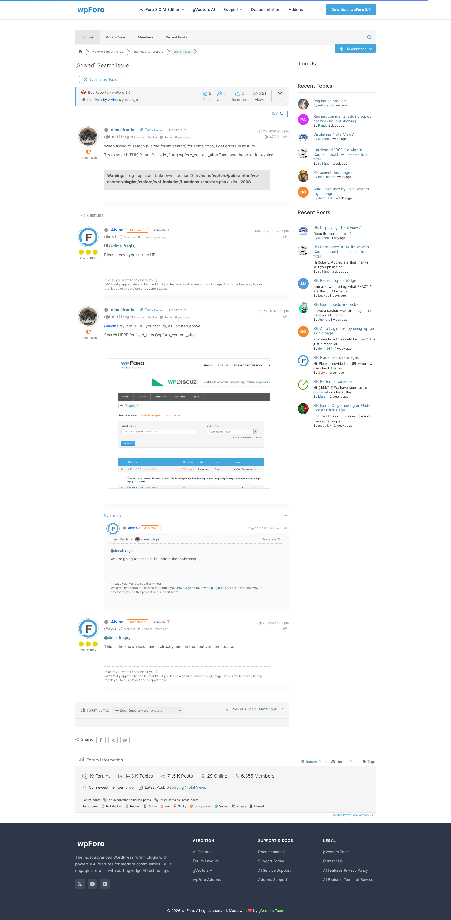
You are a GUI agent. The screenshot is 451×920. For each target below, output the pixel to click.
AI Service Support (274, 870)
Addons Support (272, 879)
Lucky (322, 295)
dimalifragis (122, 129)
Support (231, 9)
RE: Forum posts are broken (336, 304)
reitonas (324, 105)
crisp (130, 787)
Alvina (113, 100)
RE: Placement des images (336, 357)
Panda (323, 125)
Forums (87, 37)
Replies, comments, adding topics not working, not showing (342, 118)
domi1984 (325, 198)
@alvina (111, 326)
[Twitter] (80, 884)
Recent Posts (176, 37)
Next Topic (269, 709)
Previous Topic (243, 709)
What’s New (115, 37)
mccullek (324, 425)
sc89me (324, 163)
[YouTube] (92, 884)
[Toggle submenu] (183, 9)
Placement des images (332, 172)
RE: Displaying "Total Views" (337, 227)
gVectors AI (204, 9)
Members (145, 37)
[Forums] (80, 51)
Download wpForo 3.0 (351, 9)
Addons (296, 9)
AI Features (202, 852)
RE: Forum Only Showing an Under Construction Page (342, 407)
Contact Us (333, 861)
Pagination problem (330, 101)
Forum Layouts (206, 861)
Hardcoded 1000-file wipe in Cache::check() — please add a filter (340, 154)
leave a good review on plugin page (196, 284)
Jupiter (323, 319)
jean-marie (326, 177)
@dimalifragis (121, 245)
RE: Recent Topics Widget (335, 280)
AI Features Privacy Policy (345, 870)
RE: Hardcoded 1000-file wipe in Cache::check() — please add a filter (341, 251)
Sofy (321, 372)
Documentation (265, 9)
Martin (323, 396)
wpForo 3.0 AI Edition (160, 9)
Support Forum (271, 861)
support (323, 139)
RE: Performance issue (332, 381)
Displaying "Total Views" (334, 134)
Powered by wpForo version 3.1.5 (353, 815)
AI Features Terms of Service (348, 879)
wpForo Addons (207, 879)
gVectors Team (336, 852)
